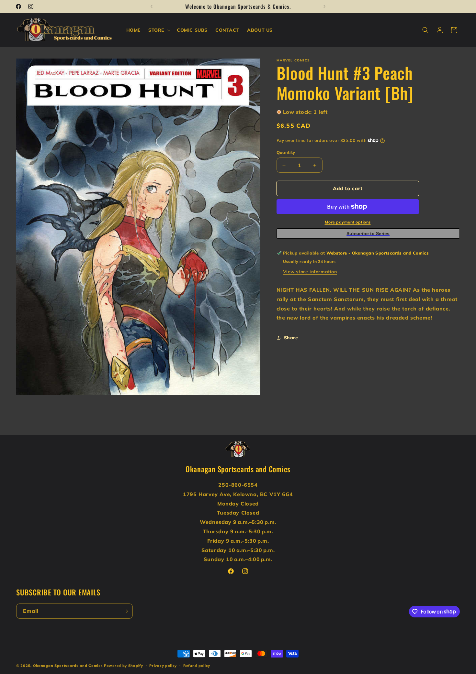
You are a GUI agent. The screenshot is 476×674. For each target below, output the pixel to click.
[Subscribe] (125, 611)
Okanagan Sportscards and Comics (68, 665)
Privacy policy (163, 665)
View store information (310, 272)
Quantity (286, 152)
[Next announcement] (324, 6)
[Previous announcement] (151, 6)
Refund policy (196, 665)
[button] (158, 30)
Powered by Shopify (123, 665)
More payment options (348, 222)
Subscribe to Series (368, 233)
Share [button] (291, 338)
